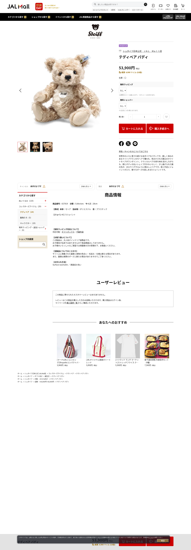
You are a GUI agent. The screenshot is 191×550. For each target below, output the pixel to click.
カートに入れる (134, 128)
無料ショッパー (126, 100)
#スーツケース (137, 10)
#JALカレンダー (123, 10)
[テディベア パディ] (66, 90)
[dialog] (93, 539)
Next (111, 90)
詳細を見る (86, 186)
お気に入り (166, 117)
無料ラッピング (126, 84)
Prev (21, 90)
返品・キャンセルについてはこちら (133, 151)
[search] (145, 4)
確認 (163, 541)
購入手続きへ (161, 128)
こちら (151, 537)
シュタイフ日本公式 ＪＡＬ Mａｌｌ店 (142, 51)
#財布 (113, 10)
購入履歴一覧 (72, 302)
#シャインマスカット (100, 10)
